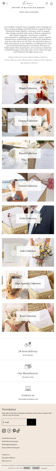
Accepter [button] (36, 468)
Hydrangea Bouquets (9, 444)
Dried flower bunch (9, 438)
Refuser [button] (26, 468)
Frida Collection (46, 60)
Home (22, 12)
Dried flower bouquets (10, 441)
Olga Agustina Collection (29, 63)
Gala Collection (22, 60)
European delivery (8, 458)
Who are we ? (7, 461)
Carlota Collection (10, 60)
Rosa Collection (34, 60)
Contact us (6, 455)
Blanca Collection (41, 57)
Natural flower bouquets (11, 447)
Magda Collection (14, 57)
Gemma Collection (28, 57)
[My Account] (47, 3)
